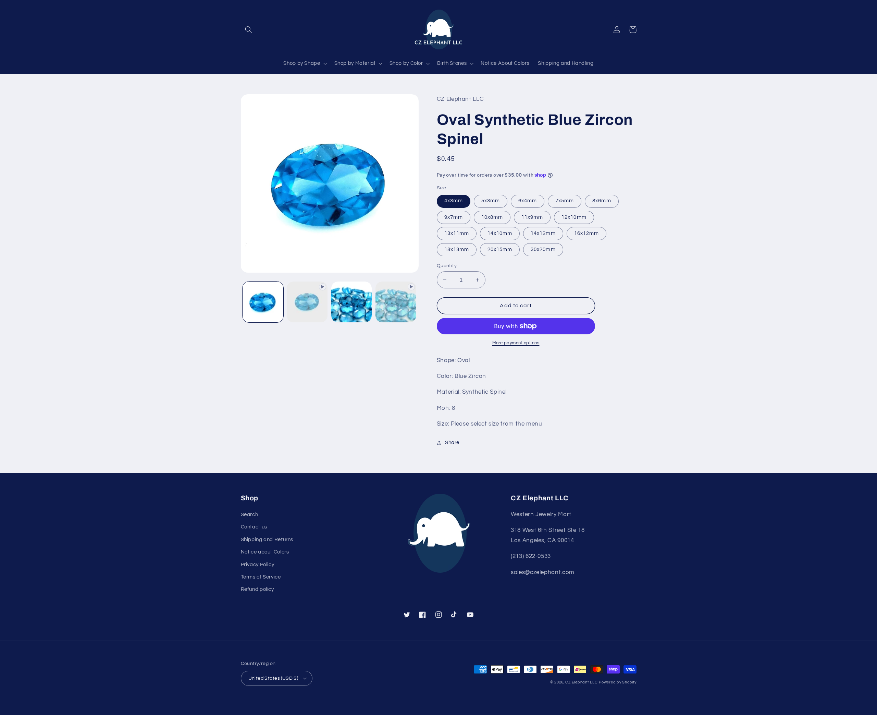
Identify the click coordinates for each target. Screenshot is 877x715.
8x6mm (601, 200)
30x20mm (543, 249)
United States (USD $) (273, 678)
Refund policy (257, 589)
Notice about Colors (265, 552)
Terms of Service (261, 577)
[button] (249, 29)
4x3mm (453, 200)
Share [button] (452, 442)
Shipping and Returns (267, 539)
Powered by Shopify (617, 682)
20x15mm (499, 249)
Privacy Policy (257, 564)
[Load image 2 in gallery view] (351, 302)
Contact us (254, 526)
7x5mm (564, 200)
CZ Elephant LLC (581, 682)
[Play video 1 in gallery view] (307, 302)
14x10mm (499, 233)
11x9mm (532, 217)
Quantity (447, 265)
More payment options (516, 343)
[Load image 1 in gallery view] (263, 302)
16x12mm (586, 233)
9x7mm (453, 217)
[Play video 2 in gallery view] (395, 302)
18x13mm (456, 249)
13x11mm (456, 233)
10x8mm (492, 217)
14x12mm (543, 233)
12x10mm (573, 217)
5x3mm (490, 200)
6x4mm (527, 200)
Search (249, 514)
